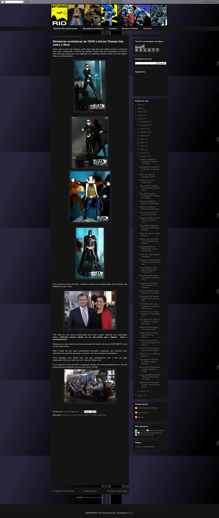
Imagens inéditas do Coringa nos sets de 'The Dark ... (149, 161)
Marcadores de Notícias (93, 28)
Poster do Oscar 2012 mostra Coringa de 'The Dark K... (150, 342)
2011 (140, 395)
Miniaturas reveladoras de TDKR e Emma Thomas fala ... (150, 262)
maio (142, 146)
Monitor (141, 417)
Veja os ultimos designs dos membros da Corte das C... (150, 188)
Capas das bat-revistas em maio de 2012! (149, 328)
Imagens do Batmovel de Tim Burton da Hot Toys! (150, 220)
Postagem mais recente (63, 491)
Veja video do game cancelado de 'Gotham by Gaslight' (150, 195)
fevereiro (144, 156)
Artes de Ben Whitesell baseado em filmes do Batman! (149, 228)
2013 (140, 115)
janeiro (143, 391)
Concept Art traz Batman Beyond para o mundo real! (149, 298)
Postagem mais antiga (117, 491)
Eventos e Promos (130, 28)
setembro (144, 132)
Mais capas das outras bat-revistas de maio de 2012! (150, 277)
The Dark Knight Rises (98, 415)
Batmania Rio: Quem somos (65, 28)
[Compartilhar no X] (90, 411)
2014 (140, 112)
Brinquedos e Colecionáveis (72, 415)
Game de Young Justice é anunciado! (150, 255)
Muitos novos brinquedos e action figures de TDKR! (150, 369)
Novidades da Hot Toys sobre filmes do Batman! (149, 335)
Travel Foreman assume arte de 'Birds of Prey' (149, 349)
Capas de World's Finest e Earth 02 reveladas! (149, 292)
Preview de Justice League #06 (147, 181)
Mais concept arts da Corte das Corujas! (148, 213)
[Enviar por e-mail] (85, 411)
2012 (140, 119)
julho (142, 139)
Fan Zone (147, 28)
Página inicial (90, 491)
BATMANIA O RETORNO (148, 408)
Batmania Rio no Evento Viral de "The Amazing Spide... (149, 384)
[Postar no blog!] (88, 411)
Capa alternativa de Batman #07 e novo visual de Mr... (148, 249)
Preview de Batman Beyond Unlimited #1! (149, 202)
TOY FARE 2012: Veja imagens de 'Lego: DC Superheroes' (149, 306)
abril (142, 149)
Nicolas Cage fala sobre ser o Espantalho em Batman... (149, 241)
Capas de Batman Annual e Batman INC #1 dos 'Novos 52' (150, 377)
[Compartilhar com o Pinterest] (95, 411)
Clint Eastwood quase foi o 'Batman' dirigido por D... (149, 169)
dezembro (144, 122)
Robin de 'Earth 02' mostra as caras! (147, 176)
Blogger (130, 513)
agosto (143, 136)
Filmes (86, 415)
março (143, 153)
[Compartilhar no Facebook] (92, 411)
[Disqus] (90, 451)
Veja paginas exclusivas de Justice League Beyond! (149, 361)
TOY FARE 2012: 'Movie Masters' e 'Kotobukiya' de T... (150, 314)
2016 (140, 105)
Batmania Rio (143, 413)
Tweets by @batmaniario (145, 447)
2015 (140, 108)
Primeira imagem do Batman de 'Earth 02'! (149, 208)
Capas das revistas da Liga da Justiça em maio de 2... (148, 285)
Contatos (113, 28)
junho (142, 142)
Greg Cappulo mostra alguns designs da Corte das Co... (148, 270)
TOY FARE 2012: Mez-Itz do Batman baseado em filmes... (150, 321)
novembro (144, 125)
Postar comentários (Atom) (93, 497)
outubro (143, 129)
